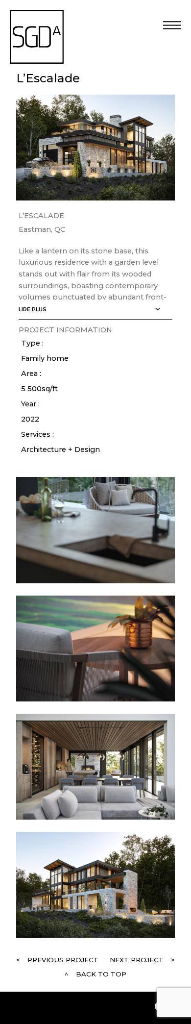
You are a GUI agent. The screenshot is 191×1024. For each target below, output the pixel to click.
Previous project (62, 960)
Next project (137, 960)
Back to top (101, 974)
